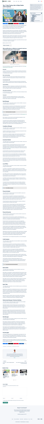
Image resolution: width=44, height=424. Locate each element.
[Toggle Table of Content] (10, 45)
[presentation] (6, 371)
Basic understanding (34, 15)
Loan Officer (32, 18)
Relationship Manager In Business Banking (35, 20)
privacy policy (36, 9)
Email (12, 398)
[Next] (26, 374)
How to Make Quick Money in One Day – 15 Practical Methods (21, 362)
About (16, 1)
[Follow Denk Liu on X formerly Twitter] (15, 357)
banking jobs (4, 346)
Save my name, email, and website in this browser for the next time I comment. (14, 400)
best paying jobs (9, 346)
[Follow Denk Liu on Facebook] (14, 357)
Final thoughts (32, 21)
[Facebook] (38, 1)
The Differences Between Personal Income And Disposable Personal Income (6, 376)
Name (4, 398)
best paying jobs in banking (15, 346)
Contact (21, 1)
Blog (18, 1)
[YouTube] (41, 1)
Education (33, 15)
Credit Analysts (32, 19)
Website (21, 398)
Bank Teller (32, 20)
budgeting (24, 114)
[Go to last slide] (3, 374)
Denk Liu (5, 8)
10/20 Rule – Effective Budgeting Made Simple (8, 362)
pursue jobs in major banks (20, 340)
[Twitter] (40, 1)
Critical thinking (33, 16)
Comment (4, 386)
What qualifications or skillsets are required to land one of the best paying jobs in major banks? (36, 14)
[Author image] (3, 8)
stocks (10, 147)
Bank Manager (32, 17)
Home (14, 1)
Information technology (34, 16)
